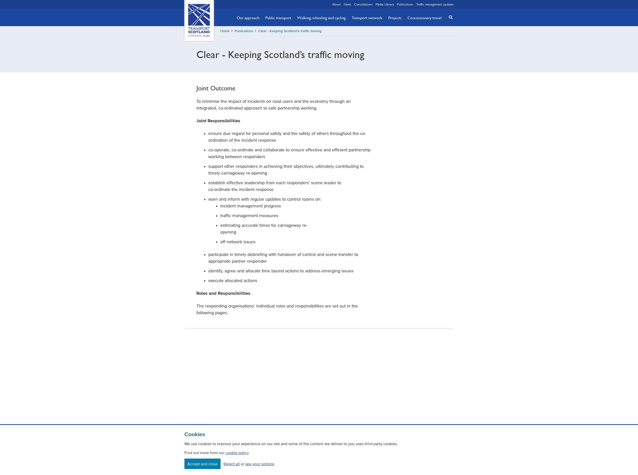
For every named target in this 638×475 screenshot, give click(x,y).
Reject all (232, 464)
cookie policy (237, 452)
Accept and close (202, 464)
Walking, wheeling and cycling (321, 17)
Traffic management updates (435, 4)
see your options (259, 464)
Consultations (363, 4)
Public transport (278, 17)
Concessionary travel (424, 17)
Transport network (367, 17)
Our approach (248, 17)
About (336, 4)
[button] (449, 17)
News (347, 4)
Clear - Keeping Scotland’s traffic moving (289, 31)
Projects (394, 17)
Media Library (385, 4)
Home (225, 31)
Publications (405, 4)
